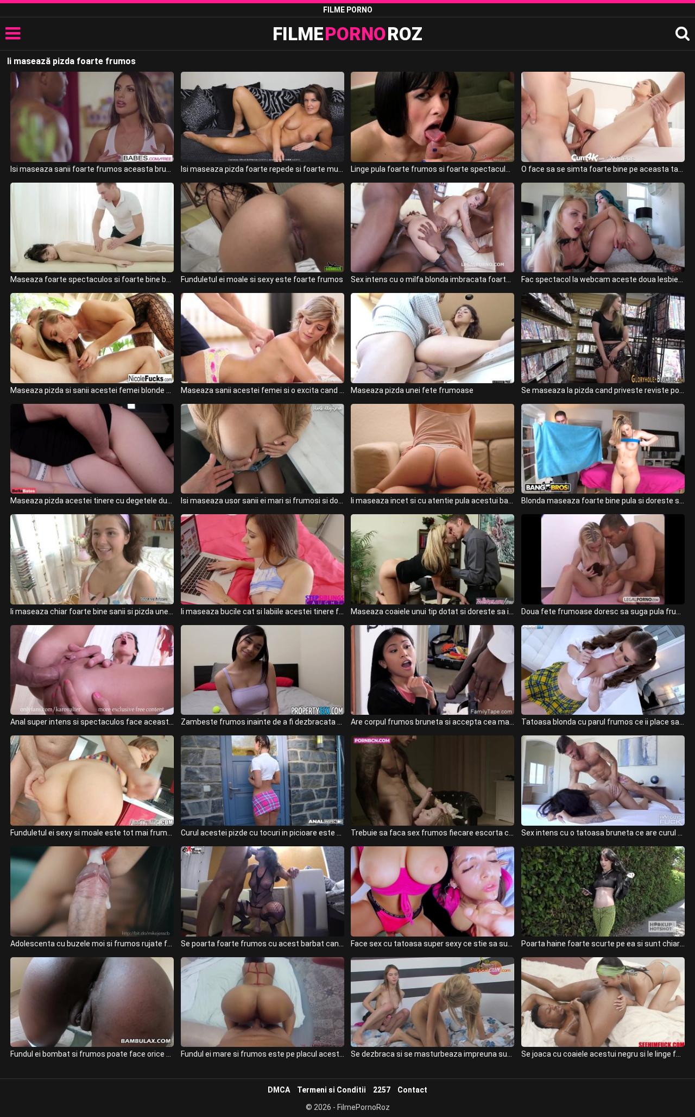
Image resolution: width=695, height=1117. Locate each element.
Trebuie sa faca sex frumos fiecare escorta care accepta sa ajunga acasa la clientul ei (432, 832)
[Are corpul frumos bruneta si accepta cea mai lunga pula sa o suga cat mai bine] (432, 670)
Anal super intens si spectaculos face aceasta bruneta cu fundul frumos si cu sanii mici (92, 721)
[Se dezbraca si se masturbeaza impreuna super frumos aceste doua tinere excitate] (432, 1002)
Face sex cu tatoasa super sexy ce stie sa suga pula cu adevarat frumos (432, 943)
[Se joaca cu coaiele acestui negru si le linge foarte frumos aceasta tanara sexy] (603, 1002)
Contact (412, 1089)
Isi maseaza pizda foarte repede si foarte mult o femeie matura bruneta (262, 169)
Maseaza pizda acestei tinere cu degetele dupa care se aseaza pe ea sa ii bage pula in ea (92, 500)
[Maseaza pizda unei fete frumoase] (432, 338)
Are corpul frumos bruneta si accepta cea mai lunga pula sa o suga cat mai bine (432, 721)
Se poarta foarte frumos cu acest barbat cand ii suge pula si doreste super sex (262, 943)
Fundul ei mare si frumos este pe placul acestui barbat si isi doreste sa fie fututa (262, 1054)
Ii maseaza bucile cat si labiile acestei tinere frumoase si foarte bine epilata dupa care (262, 611)
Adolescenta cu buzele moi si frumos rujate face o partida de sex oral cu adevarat (92, 943)
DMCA (279, 1089)
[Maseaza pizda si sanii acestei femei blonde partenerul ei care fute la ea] (92, 338)
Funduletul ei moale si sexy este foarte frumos (262, 279)
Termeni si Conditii (331, 1089)
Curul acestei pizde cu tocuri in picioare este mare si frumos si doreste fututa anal (262, 832)
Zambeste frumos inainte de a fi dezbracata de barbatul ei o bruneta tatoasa (262, 721)
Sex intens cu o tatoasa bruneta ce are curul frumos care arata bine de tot (603, 832)
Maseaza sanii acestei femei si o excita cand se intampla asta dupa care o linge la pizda (262, 390)
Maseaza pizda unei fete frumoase (412, 390)
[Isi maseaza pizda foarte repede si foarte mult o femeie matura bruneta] (262, 117)
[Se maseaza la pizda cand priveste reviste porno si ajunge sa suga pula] (603, 338)
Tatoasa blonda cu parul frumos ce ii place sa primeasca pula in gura (603, 721)
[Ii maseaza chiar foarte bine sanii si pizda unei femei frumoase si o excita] (92, 559)
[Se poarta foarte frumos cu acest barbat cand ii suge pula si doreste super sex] (262, 891)
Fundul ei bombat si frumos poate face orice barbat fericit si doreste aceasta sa (92, 1054)
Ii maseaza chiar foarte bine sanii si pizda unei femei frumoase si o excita (92, 611)
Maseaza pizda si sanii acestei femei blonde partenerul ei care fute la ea (92, 390)
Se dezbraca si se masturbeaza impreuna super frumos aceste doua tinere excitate (432, 1054)
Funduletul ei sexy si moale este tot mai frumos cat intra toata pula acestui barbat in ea (92, 832)
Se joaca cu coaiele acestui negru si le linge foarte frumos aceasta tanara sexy (603, 1054)
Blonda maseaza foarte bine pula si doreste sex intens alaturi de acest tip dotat (603, 500)
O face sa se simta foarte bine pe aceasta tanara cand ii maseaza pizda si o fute (603, 169)
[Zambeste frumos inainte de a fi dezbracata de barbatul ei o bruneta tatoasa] (262, 670)
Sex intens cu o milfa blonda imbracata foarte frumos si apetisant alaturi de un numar (432, 279)
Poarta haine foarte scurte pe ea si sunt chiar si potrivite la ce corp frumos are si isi (603, 943)
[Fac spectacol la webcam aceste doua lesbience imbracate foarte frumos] (603, 228)
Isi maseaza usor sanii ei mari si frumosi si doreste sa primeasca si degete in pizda (262, 500)
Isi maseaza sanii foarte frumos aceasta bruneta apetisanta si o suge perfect (92, 169)
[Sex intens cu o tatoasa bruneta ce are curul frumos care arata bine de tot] (603, 780)
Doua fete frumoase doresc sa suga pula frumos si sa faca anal (603, 611)
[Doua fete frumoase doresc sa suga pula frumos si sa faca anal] (603, 559)
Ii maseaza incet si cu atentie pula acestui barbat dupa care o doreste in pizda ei (432, 500)
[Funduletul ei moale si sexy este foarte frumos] (262, 228)
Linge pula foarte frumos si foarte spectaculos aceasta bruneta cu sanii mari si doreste (432, 169)
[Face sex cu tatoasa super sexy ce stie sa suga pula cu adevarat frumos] (432, 891)
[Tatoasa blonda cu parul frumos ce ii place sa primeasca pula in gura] (603, 670)
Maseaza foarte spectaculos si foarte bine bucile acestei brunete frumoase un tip (92, 279)
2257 (381, 1089)
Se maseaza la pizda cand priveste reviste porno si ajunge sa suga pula (603, 390)
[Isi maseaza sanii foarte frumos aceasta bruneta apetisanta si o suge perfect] (92, 117)
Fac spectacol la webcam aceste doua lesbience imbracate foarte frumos (603, 279)
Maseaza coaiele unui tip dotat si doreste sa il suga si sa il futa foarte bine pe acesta (432, 611)
